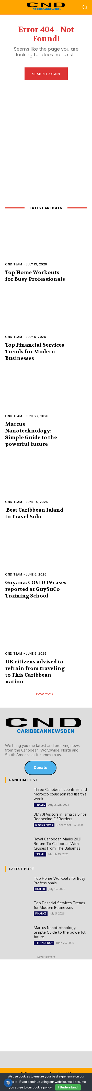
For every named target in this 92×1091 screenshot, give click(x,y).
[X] (15, 767)
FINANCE (40, 913)
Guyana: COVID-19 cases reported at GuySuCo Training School (35, 589)
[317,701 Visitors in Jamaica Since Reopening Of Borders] (17, 822)
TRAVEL (40, 804)
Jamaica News (44, 825)
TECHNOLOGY (44, 943)
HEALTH (40, 889)
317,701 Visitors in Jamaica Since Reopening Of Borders (60, 816)
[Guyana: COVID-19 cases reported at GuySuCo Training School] (46, 555)
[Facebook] (8, 767)
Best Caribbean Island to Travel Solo (34, 513)
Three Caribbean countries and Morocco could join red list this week (60, 794)
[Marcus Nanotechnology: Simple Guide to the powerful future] (46, 396)
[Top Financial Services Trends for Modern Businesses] (46, 317)
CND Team (13, 264)
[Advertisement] (46, 136)
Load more (44, 693)
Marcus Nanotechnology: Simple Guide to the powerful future (31, 434)
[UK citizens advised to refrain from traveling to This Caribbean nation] (46, 634)
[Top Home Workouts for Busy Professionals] (46, 245)
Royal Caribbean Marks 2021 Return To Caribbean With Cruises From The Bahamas (57, 844)
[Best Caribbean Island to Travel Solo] (46, 482)
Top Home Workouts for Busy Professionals (35, 275)
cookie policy (42, 1087)
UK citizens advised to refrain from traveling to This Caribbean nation (35, 672)
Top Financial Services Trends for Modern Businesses (34, 351)
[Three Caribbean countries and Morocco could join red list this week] (17, 797)
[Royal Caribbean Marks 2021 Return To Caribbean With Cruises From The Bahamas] (17, 847)
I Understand (68, 1087)
